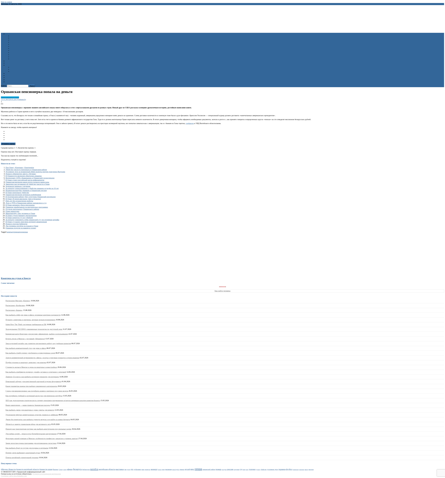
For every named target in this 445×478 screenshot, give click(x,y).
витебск (94, 469)
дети (128, 469)
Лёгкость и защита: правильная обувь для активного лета (28, 424)
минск (182, 469)
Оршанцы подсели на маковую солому (21, 228)
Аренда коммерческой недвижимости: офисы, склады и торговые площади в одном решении (42, 358)
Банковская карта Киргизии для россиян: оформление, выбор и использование (37, 334)
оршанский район (209, 469)
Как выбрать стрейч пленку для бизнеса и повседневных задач (30, 353)
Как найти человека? (18, 59)
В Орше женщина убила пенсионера (20, 205)
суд (241, 469)
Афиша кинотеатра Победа (16, 63)
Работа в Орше (11, 73)
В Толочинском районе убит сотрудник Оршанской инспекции (31, 197)
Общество (14, 44)
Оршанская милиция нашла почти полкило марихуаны (27, 182)
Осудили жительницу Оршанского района (22, 209)
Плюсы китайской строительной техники (22, 458)
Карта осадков (11, 80)
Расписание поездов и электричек (23, 71)
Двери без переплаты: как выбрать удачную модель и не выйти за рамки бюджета (38, 420)
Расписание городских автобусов (23, 67)
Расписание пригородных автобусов (24, 69)
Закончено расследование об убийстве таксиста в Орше (28, 184)
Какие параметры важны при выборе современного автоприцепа (31, 386)
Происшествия (16, 46)
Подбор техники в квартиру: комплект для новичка (26, 362)
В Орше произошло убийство (17, 193)
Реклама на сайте (12, 82)
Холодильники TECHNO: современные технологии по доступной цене (34, 329)
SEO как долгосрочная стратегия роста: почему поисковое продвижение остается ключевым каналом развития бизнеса (53, 401)
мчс (192, 469)
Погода (8, 78)
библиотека (86, 469)
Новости (9, 34)
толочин (252, 469)
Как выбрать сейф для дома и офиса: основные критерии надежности (33, 315)
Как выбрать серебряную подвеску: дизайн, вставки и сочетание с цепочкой (36, 372)
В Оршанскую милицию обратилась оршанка (24, 176)
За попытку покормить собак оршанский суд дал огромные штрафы (32, 220)
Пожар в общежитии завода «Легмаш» (21, 174)
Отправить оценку (8, 144)
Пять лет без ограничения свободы (19, 201)
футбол (289, 469)
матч (163, 469)
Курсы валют (11, 75)
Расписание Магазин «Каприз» (18, 301)
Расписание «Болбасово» (15, 305)
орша (26, 232)
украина (282, 469)
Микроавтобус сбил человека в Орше (20, 213)
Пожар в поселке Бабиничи (16, 224)
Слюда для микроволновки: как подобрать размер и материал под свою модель (37, 391)
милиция (168, 469)
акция (64, 469)
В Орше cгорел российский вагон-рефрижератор (25, 180)
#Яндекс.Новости (8, 469)
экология (311, 469)
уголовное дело (272, 469)
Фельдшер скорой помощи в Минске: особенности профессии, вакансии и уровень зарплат (42, 439)
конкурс (147, 469)
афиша (70, 469)
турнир (258, 469)
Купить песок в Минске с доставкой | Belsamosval (25, 339)
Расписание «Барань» (14, 310)
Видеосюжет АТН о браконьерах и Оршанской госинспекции (30, 178)
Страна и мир (15, 50)
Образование (15, 40)
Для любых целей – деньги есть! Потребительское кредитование (31, 434)
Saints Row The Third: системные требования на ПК (26, 324)
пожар (218, 469)
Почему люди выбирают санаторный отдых (23, 453)
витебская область (107, 469)
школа (306, 469)
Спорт (12, 48)
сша (244, 469)
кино (143, 469)
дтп (131, 469)
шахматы (301, 469)
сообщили (190, 123)
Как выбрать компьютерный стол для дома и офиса (26, 348)
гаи (125, 469)
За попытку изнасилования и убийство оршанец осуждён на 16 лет (32, 188)
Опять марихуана (12, 211)
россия (230, 469)
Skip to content (6, 2)
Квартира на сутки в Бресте (16, 278)
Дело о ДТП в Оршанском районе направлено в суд (26, 203)
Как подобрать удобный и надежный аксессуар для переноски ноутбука (34, 396)
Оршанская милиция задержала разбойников (23, 195)
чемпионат (296, 469)
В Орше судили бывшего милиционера (21, 216)
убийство (264, 469)
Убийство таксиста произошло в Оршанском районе (26, 170)
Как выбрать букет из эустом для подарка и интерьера (27, 448)
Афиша (8, 61)
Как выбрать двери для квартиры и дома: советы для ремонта (30, 410)
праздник (224, 469)
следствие (236, 469)
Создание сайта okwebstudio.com (14, 476)
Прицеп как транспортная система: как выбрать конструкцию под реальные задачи (38, 429)
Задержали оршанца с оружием (18, 186)
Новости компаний (17, 57)
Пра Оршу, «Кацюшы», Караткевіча (20, 168)
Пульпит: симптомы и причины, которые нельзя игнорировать (30, 320)
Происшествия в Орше (10, 97)
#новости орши (45, 469)
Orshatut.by (21, 99)
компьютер (11, 232)
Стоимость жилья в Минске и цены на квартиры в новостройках (31, 367)
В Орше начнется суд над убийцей (19, 218)
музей (187, 469)
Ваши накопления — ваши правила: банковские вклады (28, 405)
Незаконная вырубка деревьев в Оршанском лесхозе (26, 190)
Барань (55, 469)
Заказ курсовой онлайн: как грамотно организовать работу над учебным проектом (38, 343)
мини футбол (176, 469)
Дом (12, 42)
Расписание (10, 65)
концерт (154, 469)
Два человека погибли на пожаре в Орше (22, 226)
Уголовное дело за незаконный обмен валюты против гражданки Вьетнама (35, 172)
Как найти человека (222, 291)
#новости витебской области (27, 469)
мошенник (20, 232)
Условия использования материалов (46, 474)
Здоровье (13, 36)
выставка (120, 469)
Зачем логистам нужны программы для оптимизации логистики (31, 443)
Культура (13, 38)
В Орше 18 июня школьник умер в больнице (23, 199)
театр (246, 469)
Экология (14, 53)
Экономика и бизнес (18, 55)
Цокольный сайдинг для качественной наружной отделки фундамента (33, 381)
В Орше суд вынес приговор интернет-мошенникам (26, 222)
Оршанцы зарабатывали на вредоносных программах (27, 207)
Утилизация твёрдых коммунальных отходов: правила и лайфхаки (32, 415)
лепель (160, 469)
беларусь (77, 469)
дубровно (137, 469)
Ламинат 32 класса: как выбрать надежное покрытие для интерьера (32, 377)
